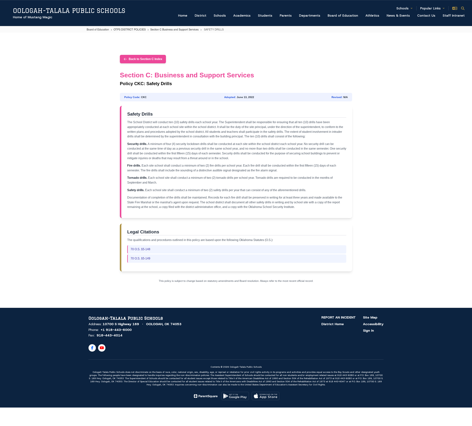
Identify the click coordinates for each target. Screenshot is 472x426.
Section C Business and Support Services (174, 29)
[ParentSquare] (205, 396)
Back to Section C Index (145, 59)
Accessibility (373, 324)
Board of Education (98, 29)
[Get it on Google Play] (235, 396)
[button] (404, 8)
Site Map (370, 317)
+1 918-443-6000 (116, 330)
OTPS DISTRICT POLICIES (130, 29)
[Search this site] (463, 8)
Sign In (368, 330)
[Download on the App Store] (265, 396)
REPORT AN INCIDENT (338, 317)
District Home (332, 324)
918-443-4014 (109, 335)
